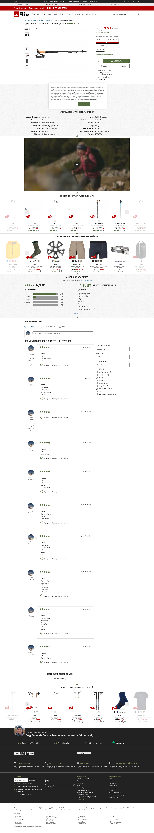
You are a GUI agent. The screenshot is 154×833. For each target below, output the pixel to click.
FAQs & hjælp (81, 783)
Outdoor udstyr (32, 20)
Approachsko (18, 823)
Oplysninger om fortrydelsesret (86, 797)
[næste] (127, 212)
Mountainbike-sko (114, 818)
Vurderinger (102, 361)
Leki (26, 23)
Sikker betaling (53, 4)
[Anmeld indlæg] (90, 347)
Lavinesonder (81, 822)
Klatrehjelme (81, 816)
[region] (78, 96)
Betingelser (80, 792)
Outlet (94, 14)
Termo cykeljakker (114, 823)
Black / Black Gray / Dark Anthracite (107, 41)
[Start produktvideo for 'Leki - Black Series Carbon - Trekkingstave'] (27, 35)
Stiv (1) (100, 391)
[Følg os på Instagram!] (48, 781)
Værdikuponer (113, 785)
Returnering (80, 788)
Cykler (62, 14)
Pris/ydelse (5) (82, 304)
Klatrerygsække (82, 821)
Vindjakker (17, 821)
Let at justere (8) (83, 296)
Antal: (97, 57)
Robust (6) (81, 301)
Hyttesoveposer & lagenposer (54, 818)
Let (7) (80, 299)
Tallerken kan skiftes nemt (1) (107, 394)
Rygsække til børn (51, 823)
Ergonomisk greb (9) (84, 294)
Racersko (112, 816)
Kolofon (111, 790)
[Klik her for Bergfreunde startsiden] (22, 14)
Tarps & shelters (50, 821)
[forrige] (27, 212)
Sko (43, 14)
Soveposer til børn (19, 819)
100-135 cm (100, 49)
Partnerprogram (113, 788)
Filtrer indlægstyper (103, 345)
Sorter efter (100, 353)
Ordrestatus (80, 781)
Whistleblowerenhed (115, 792)
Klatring (55, 14)
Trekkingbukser (19, 816)
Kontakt (79, 785)
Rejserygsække (50, 819)
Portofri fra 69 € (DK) (22, 4)
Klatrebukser (81, 818)
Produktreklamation (83, 790)
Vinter (68, 14)
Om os (110, 779)
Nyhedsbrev (112, 783)
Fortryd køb (80, 799)
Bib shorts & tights (115, 819)
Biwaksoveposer (50, 816)
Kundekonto (112, 781)
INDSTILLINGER (70, 104)
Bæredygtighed (113, 797)
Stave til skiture (82, 823)
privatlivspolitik (92, 99)
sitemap (39, 826)
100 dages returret (86, 4)
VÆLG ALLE (83, 104)
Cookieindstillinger (82, 795)
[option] (62, 53)
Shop (15, 1)
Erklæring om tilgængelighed (117, 795)
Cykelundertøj (113, 821)
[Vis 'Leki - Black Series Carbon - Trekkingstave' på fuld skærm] (36, 28)
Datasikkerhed (89, 792)
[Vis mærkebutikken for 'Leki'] (27, 29)
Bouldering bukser (83, 819)
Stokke (41, 20)
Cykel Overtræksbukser (116, 822)
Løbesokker (18, 822)
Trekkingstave (48, 20)
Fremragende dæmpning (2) (86, 309)
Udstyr (49, 14)
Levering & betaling (83, 779)
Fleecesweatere (19, 818)
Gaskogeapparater (51, 822)
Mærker (87, 14)
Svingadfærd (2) (83, 306)
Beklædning (36, 14)
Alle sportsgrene (77, 14)
